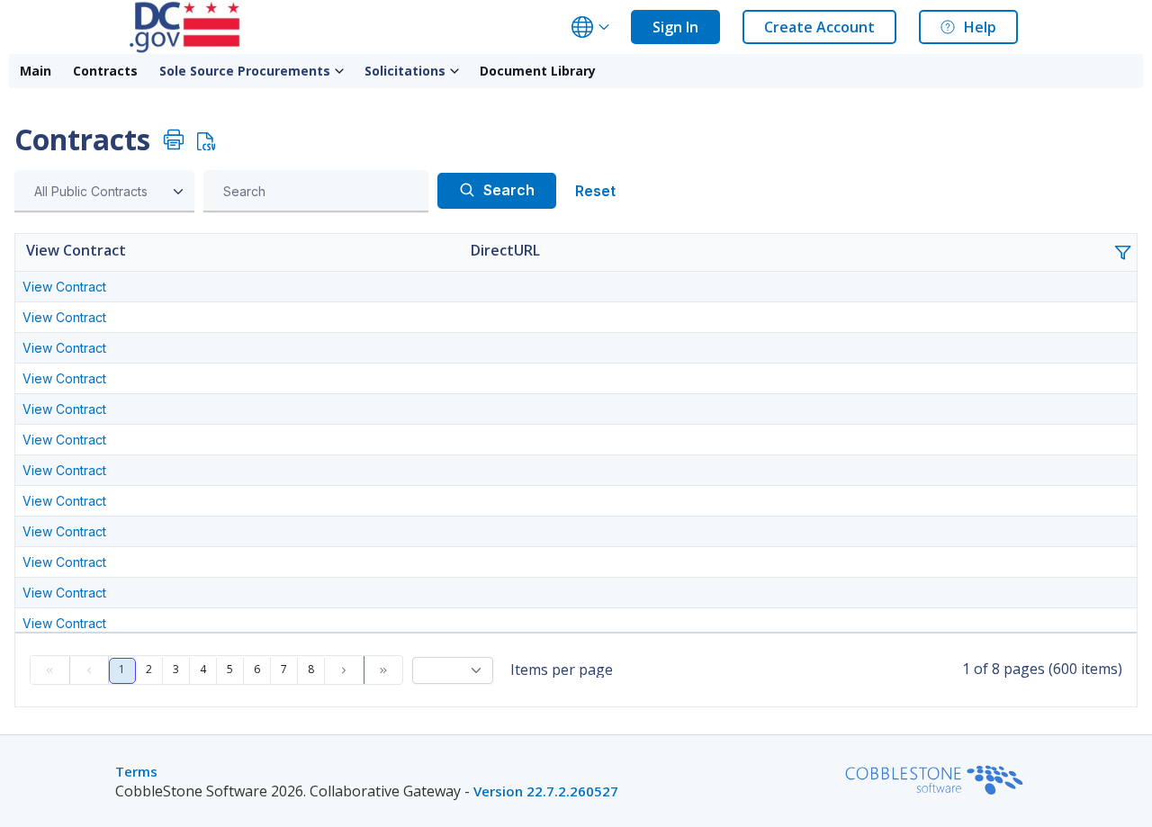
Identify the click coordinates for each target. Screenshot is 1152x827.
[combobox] (104, 191)
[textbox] (320, 191)
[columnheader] (239, 252)
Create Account (819, 27)
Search (509, 190)
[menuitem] (35, 71)
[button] (1129, 259)
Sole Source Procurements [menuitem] (244, 70)
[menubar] (308, 71)
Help (980, 27)
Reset (595, 191)
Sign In (675, 27)
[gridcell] (239, 286)
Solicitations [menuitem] (405, 70)
